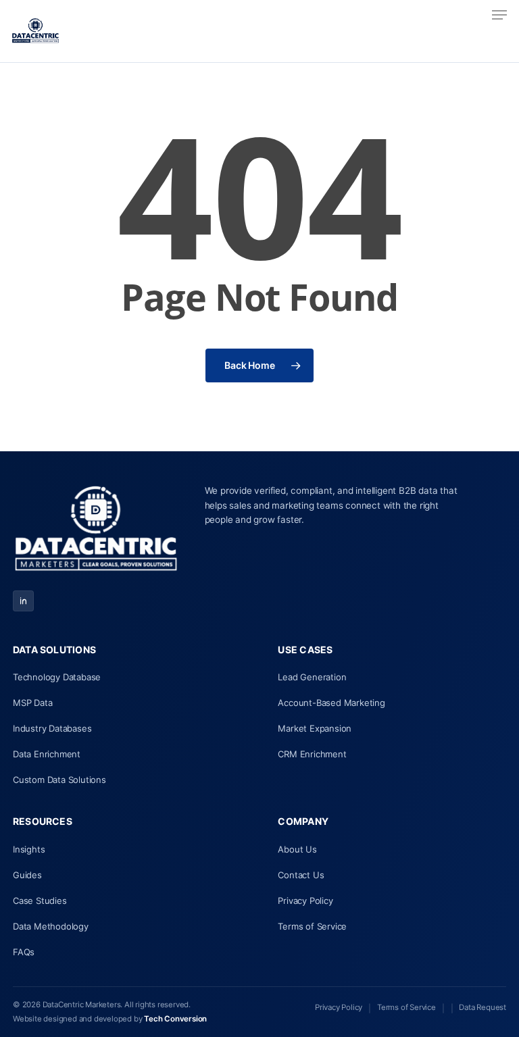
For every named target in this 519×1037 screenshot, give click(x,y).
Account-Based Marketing (331, 702)
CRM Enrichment (312, 754)
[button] (499, 15)
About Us (297, 849)
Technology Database (57, 677)
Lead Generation (312, 677)
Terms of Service (312, 926)
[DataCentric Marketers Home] (96, 530)
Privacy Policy (305, 900)
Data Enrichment (46, 754)
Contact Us (301, 874)
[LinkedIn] (23, 600)
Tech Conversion (175, 1018)
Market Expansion (314, 728)
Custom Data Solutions (59, 779)
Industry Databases (52, 728)
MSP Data (32, 702)
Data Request (482, 1007)
